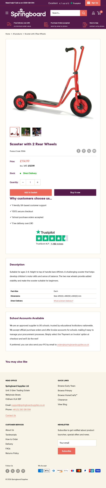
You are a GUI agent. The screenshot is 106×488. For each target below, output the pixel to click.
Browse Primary (65, 390)
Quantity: (14, 182)
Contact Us (11, 415)
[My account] (93, 13)
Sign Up (95, 3)
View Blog (62, 404)
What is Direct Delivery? (63, 301)
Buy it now (75, 192)
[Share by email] (94, 151)
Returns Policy (12, 453)
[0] (99, 13)
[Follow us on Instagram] (18, 471)
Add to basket (30, 192)
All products (17, 34)
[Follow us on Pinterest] (23, 471)
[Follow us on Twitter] (13, 471)
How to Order (12, 439)
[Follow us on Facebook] (7, 471)
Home (8, 34)
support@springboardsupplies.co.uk (28, 405)
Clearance (62, 400)
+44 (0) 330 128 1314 (21, 409)
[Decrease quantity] (23, 182)
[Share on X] (89, 151)
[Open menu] (7, 13)
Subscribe (66, 451)
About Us (10, 430)
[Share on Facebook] (78, 151)
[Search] (83, 13)
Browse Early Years (66, 386)
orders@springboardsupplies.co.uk (73, 344)
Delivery (9, 444)
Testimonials (11, 435)
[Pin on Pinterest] (84, 151)
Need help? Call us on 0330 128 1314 (20, 3)
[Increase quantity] (37, 182)
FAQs (8, 448)
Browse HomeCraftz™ (67, 395)
